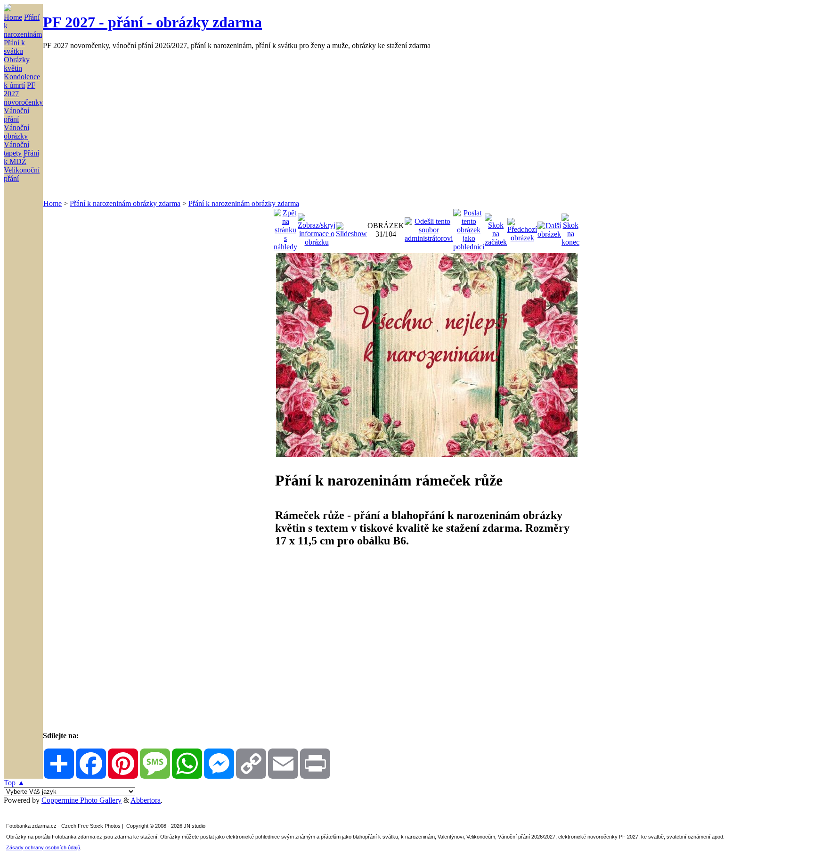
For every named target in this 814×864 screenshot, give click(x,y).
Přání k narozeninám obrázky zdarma (125, 203)
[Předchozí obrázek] (522, 227)
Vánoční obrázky (16, 131)
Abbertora (145, 800)
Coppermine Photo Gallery (81, 800)
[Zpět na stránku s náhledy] (285, 227)
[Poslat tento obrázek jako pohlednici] (468, 227)
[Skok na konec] (570, 227)
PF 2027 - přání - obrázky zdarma (152, 22)
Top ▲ (14, 783)
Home (13, 17)
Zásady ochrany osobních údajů (43, 847)
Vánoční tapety (16, 148)
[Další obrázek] (549, 227)
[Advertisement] (325, 124)
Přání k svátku (14, 47)
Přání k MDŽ (21, 157)
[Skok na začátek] (496, 227)
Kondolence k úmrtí (22, 81)
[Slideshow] (351, 227)
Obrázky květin (17, 64)
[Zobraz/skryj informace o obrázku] (316, 227)
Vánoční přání (16, 115)
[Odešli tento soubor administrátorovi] (429, 227)
